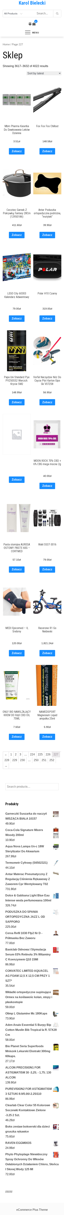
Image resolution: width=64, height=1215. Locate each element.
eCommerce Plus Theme (32, 1209)
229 (14, 760)
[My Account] (30, 24)
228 (6, 760)
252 (51, 760)
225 (40, 754)
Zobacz (17, 151)
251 (44, 760)
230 (22, 760)
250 (36, 760)
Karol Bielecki (32, 3)
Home (6, 44)
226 (48, 754)
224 (32, 754)
